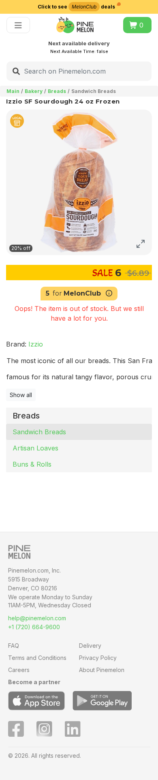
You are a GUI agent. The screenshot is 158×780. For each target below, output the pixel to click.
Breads (57, 91)
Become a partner (34, 682)
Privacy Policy (98, 657)
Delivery (90, 645)
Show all (21, 394)
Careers (19, 669)
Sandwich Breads (39, 432)
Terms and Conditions (37, 657)
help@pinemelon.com (37, 618)
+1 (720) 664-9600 (34, 627)
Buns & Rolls (32, 464)
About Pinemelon (101, 669)
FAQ (13, 645)
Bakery (34, 91)
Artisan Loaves (35, 448)
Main (12, 91)
